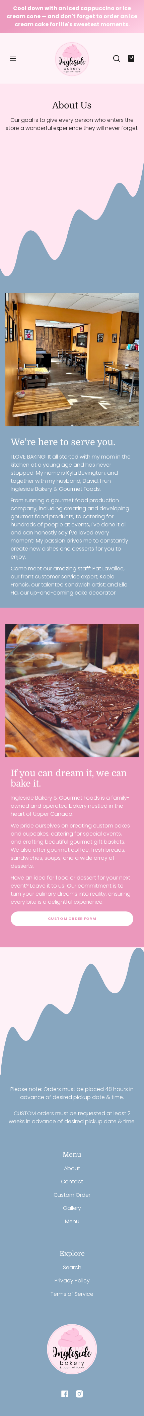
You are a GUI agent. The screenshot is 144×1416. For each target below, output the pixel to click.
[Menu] (12, 58)
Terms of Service (72, 1294)
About (72, 1168)
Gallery (72, 1208)
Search (72, 1267)
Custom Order (72, 1195)
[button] (116, 58)
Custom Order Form (72, 918)
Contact (72, 1181)
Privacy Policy (72, 1280)
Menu (72, 1221)
